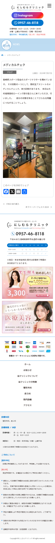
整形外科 (27, 387)
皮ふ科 (27, 393)
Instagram (25, 15)
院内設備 (27, 399)
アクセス (27, 405)
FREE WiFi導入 (12, 204)
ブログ (10, 72)
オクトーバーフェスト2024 (37, 207)
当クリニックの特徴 (27, 381)
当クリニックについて (27, 376)
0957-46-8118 (28, 23)
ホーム (27, 364)
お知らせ (27, 370)
